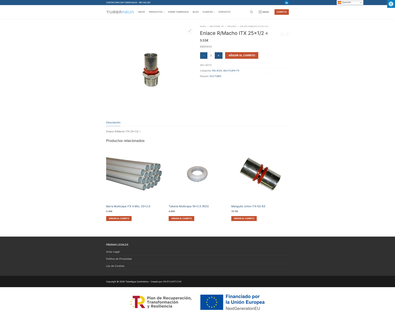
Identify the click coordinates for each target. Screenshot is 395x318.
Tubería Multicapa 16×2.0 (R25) (189, 206)
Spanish (346, 2)
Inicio (203, 26)
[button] (190, 30)
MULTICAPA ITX (217, 26)
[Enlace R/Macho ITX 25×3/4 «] (287, 33)
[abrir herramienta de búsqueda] (251, 12)
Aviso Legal (113, 251)
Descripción (113, 122)
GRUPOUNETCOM (172, 281)
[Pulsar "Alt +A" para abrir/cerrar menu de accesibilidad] (391, 4)
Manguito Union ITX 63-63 (248, 206)
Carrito (282, 12)
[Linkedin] (286, 2)
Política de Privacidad (119, 258)
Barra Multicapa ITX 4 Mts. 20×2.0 (128, 206)
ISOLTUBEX (215, 76)
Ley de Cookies (115, 265)
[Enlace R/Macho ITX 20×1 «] (282, 33)
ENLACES (232, 26)
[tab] (113, 122)
